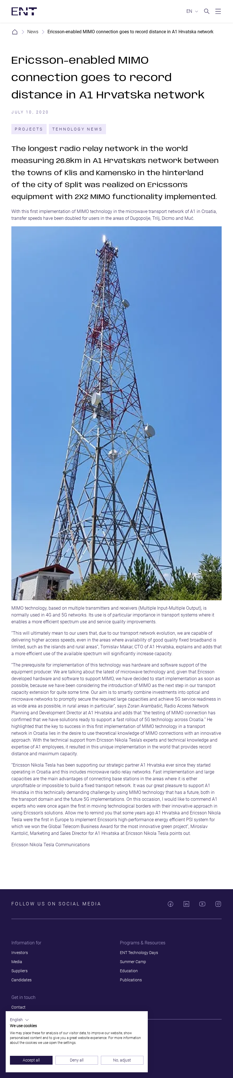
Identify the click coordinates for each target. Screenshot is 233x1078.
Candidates (21, 980)
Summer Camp (133, 961)
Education (129, 971)
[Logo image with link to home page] (24, 11)
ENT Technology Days (139, 952)
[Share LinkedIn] (186, 904)
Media (16, 961)
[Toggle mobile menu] (218, 11)
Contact (18, 1007)
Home (14, 31)
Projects (29, 129)
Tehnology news (77, 129)
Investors (19, 952)
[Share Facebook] (170, 904)
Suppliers (19, 971)
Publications (131, 980)
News (32, 31)
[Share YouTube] (202, 904)
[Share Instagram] (218, 904)
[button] (19, 1020)
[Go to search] (206, 11)
